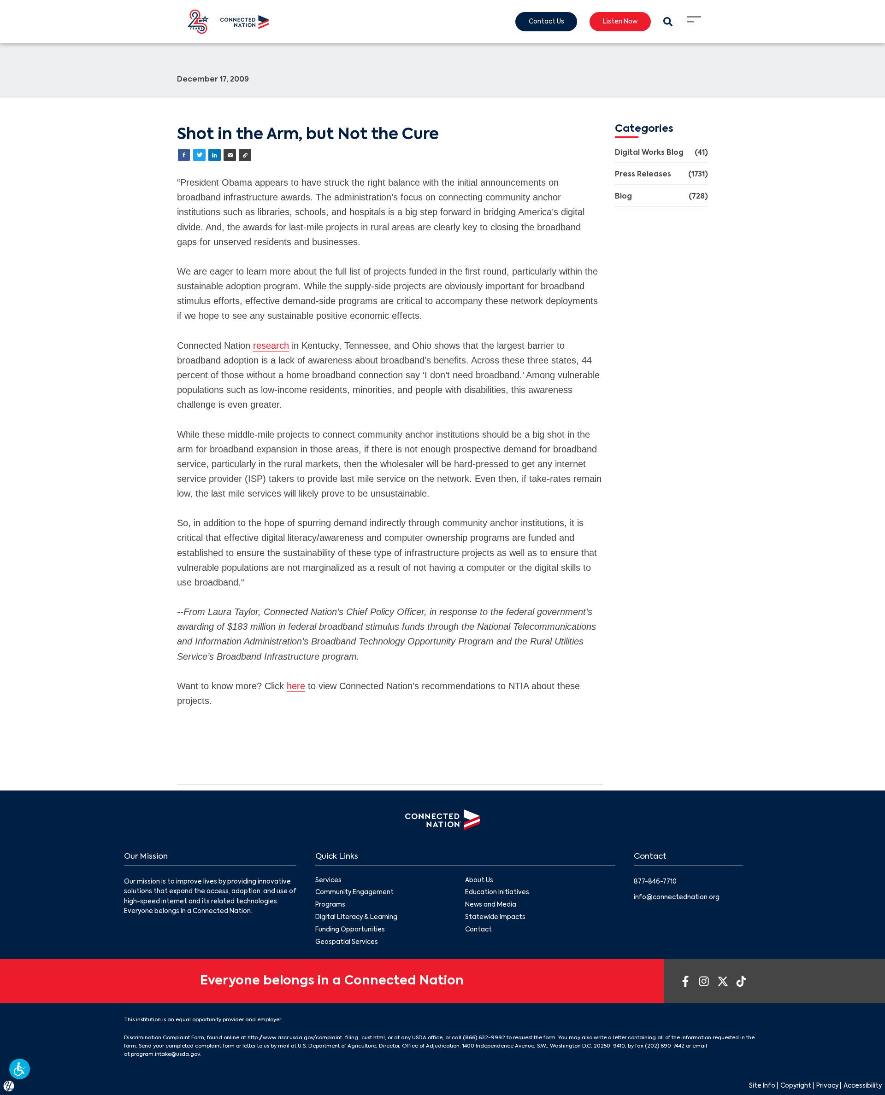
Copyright (795, 1086)
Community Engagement (354, 893)
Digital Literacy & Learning (356, 917)
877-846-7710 (655, 882)
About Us (479, 881)
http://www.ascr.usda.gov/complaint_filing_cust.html (316, 1038)
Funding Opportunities (350, 930)
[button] (19, 1069)
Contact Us (546, 22)
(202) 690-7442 (664, 1046)
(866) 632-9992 (484, 1038)
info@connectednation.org (677, 898)
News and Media (490, 905)
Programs (330, 905)
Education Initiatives (497, 893)
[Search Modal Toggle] (667, 22)
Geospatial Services (346, 942)
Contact (478, 930)
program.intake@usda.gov (165, 1054)
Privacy (827, 1086)
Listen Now (620, 22)
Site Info (762, 1086)
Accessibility (863, 1086)
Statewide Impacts (495, 917)
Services (328, 881)
